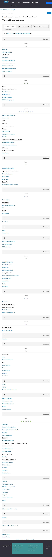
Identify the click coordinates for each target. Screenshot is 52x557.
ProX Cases (5, 376)
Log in (49, 2)
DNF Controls (5, 176)
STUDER (4, 467)
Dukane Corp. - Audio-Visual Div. (10, 184)
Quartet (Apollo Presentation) (9, 389)
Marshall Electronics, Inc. (8, 304)
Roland (4, 406)
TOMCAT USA (5, 489)
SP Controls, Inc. (6, 465)
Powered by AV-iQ (31, 539)
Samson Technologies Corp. (9, 427)
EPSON (4, 210)
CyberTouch (5, 153)
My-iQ (13, 9)
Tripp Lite (4, 495)
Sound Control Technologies (9, 459)
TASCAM (4, 481)
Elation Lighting (6, 200)
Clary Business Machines (8, 134)
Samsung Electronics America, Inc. (10, 429)
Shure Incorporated (7, 446)
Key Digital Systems (7, 244)
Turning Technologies (7, 497)
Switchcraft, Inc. (6, 473)
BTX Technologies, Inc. (8, 100)
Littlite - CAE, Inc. (6, 278)
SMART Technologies (7, 454)
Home (3, 16)
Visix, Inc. (4, 517)
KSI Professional (6, 247)
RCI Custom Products (7, 401)
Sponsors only (9, 29)
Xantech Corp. (5, 534)
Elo (3, 208)
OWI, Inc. (4, 339)
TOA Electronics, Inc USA (8, 487)
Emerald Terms (18, 539)
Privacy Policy (24, 539)
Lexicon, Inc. (5, 267)
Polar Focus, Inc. (6, 365)
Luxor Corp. (5, 286)
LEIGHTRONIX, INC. (7, 262)
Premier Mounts (6, 370)
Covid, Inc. (4, 147)
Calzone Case (5, 118)
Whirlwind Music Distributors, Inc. (10, 525)
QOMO (4, 387)
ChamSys (4, 123)
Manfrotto (5, 301)
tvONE (4, 500)
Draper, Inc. (5, 181)
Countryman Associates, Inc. (9, 145)
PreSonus (4, 373)
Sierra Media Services (7, 448)
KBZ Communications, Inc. (8, 241)
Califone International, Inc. (8, 115)
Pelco (3, 357)
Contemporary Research (8, 142)
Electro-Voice (5, 202)
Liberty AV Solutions (7, 273)
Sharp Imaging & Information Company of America (14, 443)
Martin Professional (7, 310)
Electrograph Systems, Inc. (8, 205)
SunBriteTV (5, 470)
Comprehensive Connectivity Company (12, 139)
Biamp (3, 86)
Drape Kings (5, 179)
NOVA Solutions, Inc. (7, 330)
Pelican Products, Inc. (7, 359)
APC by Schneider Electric (8, 60)
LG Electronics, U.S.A (7, 270)
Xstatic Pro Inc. (6, 537)
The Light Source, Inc (7, 484)
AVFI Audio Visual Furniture (9, 68)
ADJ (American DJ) (7, 52)
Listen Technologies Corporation (10, 275)
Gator (3, 230)
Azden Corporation (7, 71)
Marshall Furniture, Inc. (8, 307)
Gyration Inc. (5, 233)
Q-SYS (3, 384)
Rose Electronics (6, 409)
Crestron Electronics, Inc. (8, 150)
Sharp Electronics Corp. (8, 440)
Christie (4, 128)
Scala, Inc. (4, 432)
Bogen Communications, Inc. (9, 89)
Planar (3, 362)
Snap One (4, 456)
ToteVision (5, 492)
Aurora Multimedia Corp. (8, 63)
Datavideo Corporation (8, 168)
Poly (3, 368)
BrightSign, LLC (6, 94)
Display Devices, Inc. (7, 173)
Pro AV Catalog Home (6, 9)
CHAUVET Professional (8, 126)
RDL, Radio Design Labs (8, 403)
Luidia (3, 283)
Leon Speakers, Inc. (7, 264)
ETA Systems (5, 213)
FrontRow (4, 221)
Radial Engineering (7, 398)
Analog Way (5, 57)
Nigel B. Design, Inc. (7, 328)
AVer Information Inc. (7, 65)
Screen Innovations (7, 435)
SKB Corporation (6, 451)
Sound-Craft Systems (7, 462)
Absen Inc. (4, 49)
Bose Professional (6, 91)
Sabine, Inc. (5, 424)
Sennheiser (5, 438)
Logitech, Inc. (5, 281)
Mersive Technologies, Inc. (9, 312)
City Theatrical (6, 131)
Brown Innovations (7, 97)
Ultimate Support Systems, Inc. (9, 509)
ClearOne (4, 136)
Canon (4, 120)
